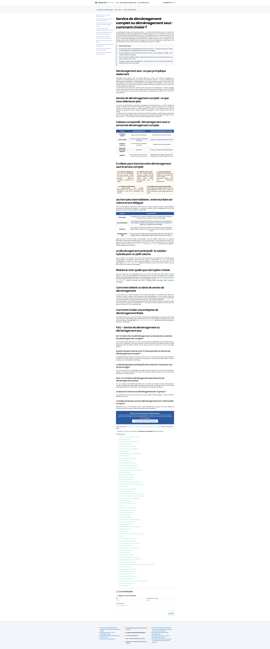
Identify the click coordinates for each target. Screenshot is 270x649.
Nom (117, 598)
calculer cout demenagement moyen (129, 437)
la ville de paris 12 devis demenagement (130, 519)
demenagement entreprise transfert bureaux (131, 484)
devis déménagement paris (126, 475)
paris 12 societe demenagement (127, 522)
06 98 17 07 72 (169, 3)
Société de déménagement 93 (127, 538)
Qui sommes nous (143, 3)
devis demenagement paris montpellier (130, 559)
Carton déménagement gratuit (127, 489)
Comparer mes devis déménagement (145, 421)
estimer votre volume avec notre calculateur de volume (144, 426)
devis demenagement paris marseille (129, 543)
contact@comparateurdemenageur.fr (136, 632)
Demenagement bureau (125, 524)
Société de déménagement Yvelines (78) (130, 482)
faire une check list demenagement (129, 442)
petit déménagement (131, 263)
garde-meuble (153, 244)
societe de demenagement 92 (127, 583)
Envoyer (171, 613)
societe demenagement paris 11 (127, 562)
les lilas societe (123, 531)
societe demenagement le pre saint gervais (131, 534)
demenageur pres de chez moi (127, 571)
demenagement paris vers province (129, 548)
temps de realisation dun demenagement (130, 470)
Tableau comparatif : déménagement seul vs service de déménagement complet (104, 24)
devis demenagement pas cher (127, 458)
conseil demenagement (125, 444)
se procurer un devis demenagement (129, 467)
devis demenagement (125, 460)
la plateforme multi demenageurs (128, 576)
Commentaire (120, 603)
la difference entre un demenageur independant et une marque (136, 564)
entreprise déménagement (126, 578)
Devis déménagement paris (128, 3)
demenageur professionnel (126, 479)
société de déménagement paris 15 (128, 465)
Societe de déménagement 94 (127, 503)
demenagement (123, 486)
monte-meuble (139, 244)
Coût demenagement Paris (126, 574)
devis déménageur (124, 451)
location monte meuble (125, 517)
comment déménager (125, 567)
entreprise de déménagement (127, 510)
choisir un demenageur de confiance (129, 557)
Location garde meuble (125, 491)
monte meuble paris (124, 552)
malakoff (121, 536)
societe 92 (121, 505)
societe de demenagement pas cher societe (131, 493)
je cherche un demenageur (126, 555)
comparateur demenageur (126, 477)
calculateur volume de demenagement (129, 498)
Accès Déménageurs (132, 635)
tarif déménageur (124, 585)
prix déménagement (124, 439)
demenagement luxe (124, 472)
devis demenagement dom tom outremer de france (133, 581)
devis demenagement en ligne (127, 446)
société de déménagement (146, 320)
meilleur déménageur (125, 501)
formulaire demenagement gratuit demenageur (132, 496)
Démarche (160, 431)
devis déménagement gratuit (127, 463)
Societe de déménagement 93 (127, 508)
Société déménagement (125, 550)
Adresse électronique (152, 598)
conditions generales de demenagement (130, 526)
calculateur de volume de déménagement (130, 453)
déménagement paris (125, 545)
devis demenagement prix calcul (128, 569)
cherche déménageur (125, 515)
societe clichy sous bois (125, 529)
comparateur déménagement (127, 541)
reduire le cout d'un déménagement (129, 449)
